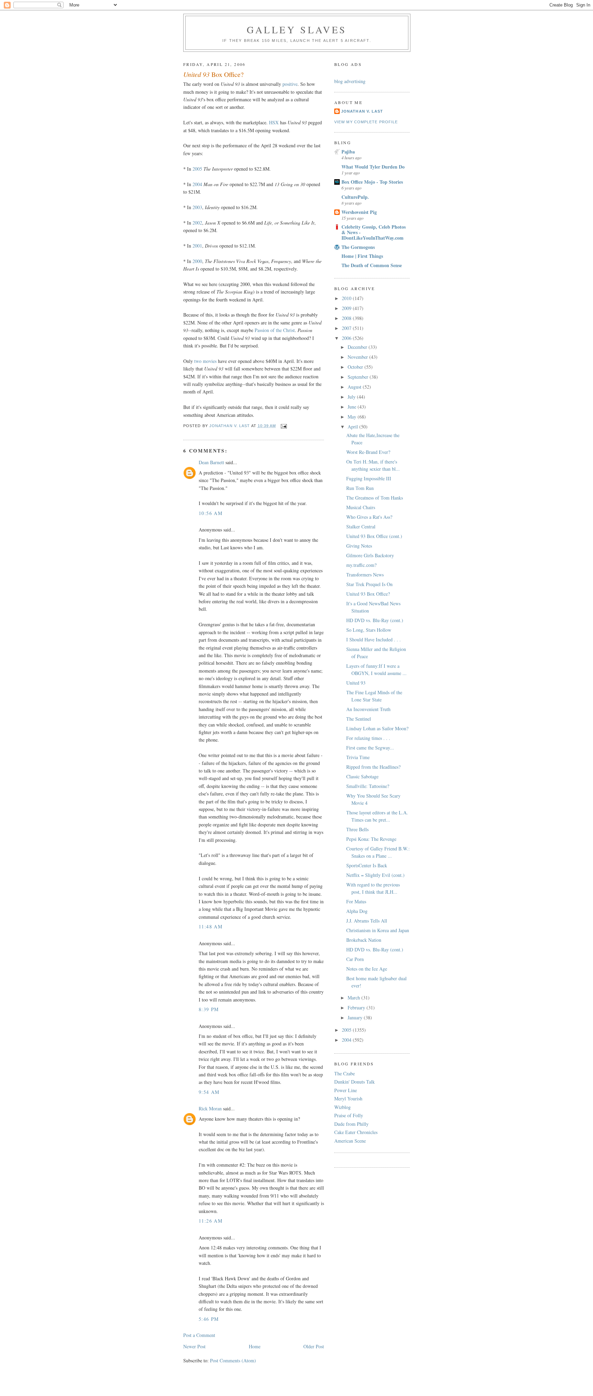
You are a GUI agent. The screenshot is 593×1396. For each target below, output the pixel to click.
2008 (347, 318)
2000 (197, 261)
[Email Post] (284, 426)
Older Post (313, 1346)
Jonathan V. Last (362, 111)
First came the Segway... (370, 747)
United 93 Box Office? (368, 594)
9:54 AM (209, 1092)
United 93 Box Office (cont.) (374, 536)
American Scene (350, 1140)
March (354, 997)
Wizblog (342, 1107)
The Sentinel (358, 719)
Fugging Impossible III (368, 478)
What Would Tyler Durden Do (373, 166)
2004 (197, 184)
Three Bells (357, 829)
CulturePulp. (355, 197)
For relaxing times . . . (368, 738)
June (353, 406)
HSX (274, 122)
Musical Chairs (360, 507)
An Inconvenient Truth (368, 709)
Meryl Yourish (348, 1098)
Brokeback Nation (363, 940)
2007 (347, 328)
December (358, 347)
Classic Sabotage (362, 776)
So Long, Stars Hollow (368, 630)
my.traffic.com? (361, 565)
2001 (197, 245)
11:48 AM (210, 926)
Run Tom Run (360, 488)
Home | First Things (362, 256)
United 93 (355, 682)
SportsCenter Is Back (366, 865)
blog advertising (349, 81)
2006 (347, 338)
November (358, 357)
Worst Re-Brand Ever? (368, 452)
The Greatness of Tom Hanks (374, 497)
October (356, 367)
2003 (197, 207)
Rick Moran (210, 1108)
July (352, 396)
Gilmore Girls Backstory (370, 555)
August (355, 387)
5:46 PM (209, 1319)
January (356, 1017)
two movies (205, 361)
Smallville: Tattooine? (367, 786)
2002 (197, 222)
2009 (347, 308)
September (359, 377)
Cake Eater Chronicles (355, 1132)
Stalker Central (360, 526)
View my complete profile (366, 122)
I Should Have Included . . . (373, 639)
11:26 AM (210, 1220)
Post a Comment (199, 1335)
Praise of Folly (348, 1115)
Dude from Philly (351, 1124)
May (353, 416)
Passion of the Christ (275, 330)
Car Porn (355, 959)
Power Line (345, 1090)
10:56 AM (210, 513)
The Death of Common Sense (371, 265)
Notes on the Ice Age (366, 968)
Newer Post (194, 1346)
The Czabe (344, 1073)
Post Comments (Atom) (233, 1360)
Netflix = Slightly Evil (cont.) (375, 875)
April (353, 426)
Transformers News (365, 574)
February (357, 1007)
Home (254, 1346)
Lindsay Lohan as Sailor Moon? (377, 728)
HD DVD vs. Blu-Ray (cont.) (374, 620)
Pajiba (348, 151)
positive (290, 84)
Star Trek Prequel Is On (369, 584)
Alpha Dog (357, 911)
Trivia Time (358, 757)
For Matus (356, 901)
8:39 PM (209, 1009)
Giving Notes (359, 545)
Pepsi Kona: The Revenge (371, 839)
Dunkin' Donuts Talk (354, 1081)
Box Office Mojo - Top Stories (372, 181)
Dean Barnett (211, 462)
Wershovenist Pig (359, 212)
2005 (197, 168)
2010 (347, 298)
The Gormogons (358, 247)
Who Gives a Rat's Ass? (369, 517)
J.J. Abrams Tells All (366, 920)
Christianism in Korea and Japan (377, 930)
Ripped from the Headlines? (373, 767)
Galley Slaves (297, 29)
